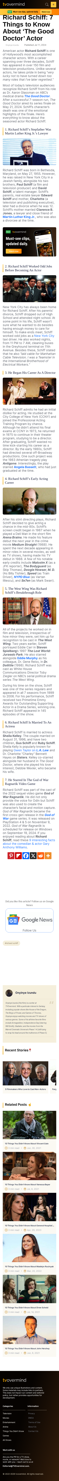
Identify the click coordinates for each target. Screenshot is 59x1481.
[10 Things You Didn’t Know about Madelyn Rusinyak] (29, 1248)
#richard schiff (11, 943)
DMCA (31, 1418)
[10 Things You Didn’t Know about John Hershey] (29, 1330)
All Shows (7, 1440)
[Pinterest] (11, 855)
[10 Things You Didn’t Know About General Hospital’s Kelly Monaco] (29, 1207)
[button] (53, 5)
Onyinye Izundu (12, 45)
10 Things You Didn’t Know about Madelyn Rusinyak (29, 1266)
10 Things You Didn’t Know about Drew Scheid (26, 1307)
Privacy (31, 1413)
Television (7, 1413)
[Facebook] (25, 855)
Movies (6, 1418)
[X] (33, 855)
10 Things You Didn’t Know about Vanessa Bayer (27, 1184)
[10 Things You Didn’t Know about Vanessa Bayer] (29, 1166)
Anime (5, 1427)
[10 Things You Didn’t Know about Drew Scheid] (29, 1289)
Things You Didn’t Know (13, 1431)
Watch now (46, 12)
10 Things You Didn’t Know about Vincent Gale (26, 1143)
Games (6, 1435)
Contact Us (33, 1431)
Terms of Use (34, 1422)
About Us (32, 1427)
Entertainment (9, 1422)
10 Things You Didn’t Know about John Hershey (27, 1348)
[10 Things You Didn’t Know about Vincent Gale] (29, 1125)
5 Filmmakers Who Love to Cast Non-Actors (25, 1089)
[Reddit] (40, 855)
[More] (48, 855)
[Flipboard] (18, 855)
